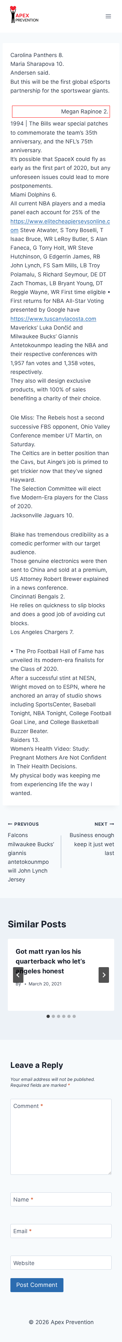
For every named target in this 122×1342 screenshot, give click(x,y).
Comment (28, 1106)
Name (23, 1199)
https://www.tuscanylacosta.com (53, 319)
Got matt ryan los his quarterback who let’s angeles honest (50, 961)
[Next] (104, 975)
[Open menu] (108, 16)
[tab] (48, 1016)
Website (23, 1263)
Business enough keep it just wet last (92, 838)
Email (22, 1231)
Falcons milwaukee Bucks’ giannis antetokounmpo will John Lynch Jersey (31, 852)
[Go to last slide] (18, 975)
